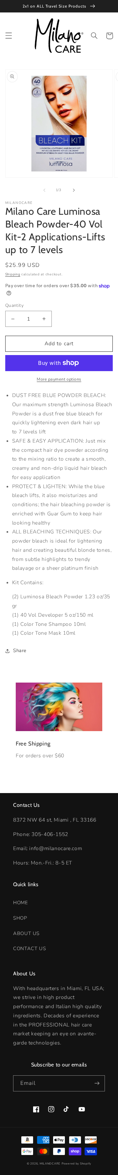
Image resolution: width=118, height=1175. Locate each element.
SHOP (20, 918)
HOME (20, 902)
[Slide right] (74, 190)
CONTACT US (29, 948)
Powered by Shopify (76, 1163)
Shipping (12, 274)
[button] (8, 35)
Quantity (14, 305)
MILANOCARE (50, 1163)
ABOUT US (26, 933)
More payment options (59, 379)
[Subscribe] (97, 1083)
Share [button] (20, 650)
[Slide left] (44, 190)
